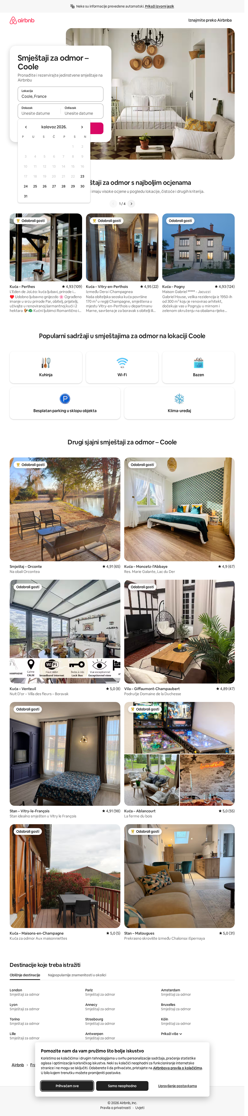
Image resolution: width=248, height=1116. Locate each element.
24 (26, 186)
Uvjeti (139, 1108)
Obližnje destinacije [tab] (25, 975)
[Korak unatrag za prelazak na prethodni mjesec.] (26, 127)
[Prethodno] (113, 204)
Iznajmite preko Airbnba (210, 20)
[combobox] (61, 96)
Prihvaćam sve (66, 1086)
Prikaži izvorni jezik (159, 6)
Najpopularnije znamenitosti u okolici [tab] (77, 975)
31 (25, 196)
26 (44, 186)
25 (35, 186)
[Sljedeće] (131, 204)
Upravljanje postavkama (177, 1086)
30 (82, 186)
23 (82, 176)
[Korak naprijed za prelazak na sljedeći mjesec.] (81, 127)
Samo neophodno (122, 1086)
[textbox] (39, 113)
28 (63, 186)
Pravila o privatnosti (115, 1108)
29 (73, 186)
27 (54, 186)
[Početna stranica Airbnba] (22, 20)
